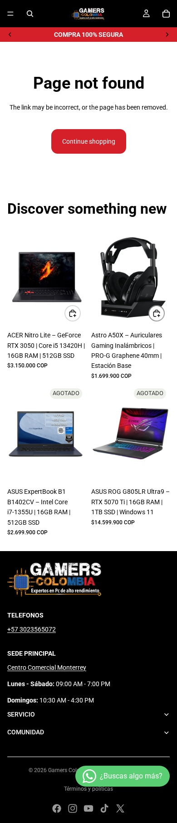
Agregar (80, 313)
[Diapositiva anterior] (10, 35)
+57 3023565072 (31, 629)
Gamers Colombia (70, 770)
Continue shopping (88, 141)
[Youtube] (88, 808)
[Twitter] (120, 808)
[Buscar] (30, 14)
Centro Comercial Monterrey (46, 667)
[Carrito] (166, 14)
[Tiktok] (104, 808)
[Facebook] (56, 808)
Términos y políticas (88, 789)
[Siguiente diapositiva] (167, 35)
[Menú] (10, 13)
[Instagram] (72, 808)
